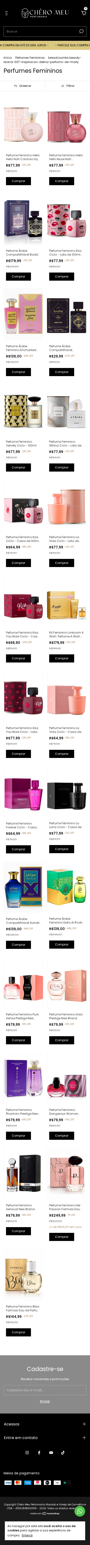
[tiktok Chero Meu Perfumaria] (63, 1453)
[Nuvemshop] (45, 1514)
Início (8, 58)
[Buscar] (81, 31)
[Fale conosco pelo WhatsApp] (79, 1511)
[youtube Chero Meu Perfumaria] (51, 1453)
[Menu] (7, 13)
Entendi (27, 1535)
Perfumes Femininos (30, 58)
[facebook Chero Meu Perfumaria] (39, 1453)
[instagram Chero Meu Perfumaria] (27, 1453)
